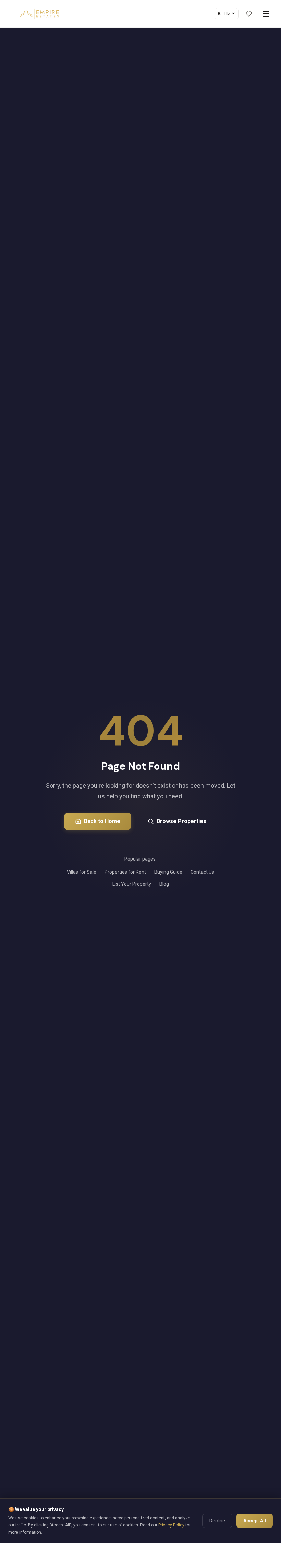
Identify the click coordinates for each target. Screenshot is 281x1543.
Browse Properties (181, 821)
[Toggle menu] (266, 14)
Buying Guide (168, 872)
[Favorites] (249, 14)
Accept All (254, 1520)
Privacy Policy (171, 1525)
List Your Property (131, 884)
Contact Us (202, 872)
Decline (217, 1520)
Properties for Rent (125, 872)
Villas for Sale (81, 872)
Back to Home (102, 821)
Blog (164, 884)
